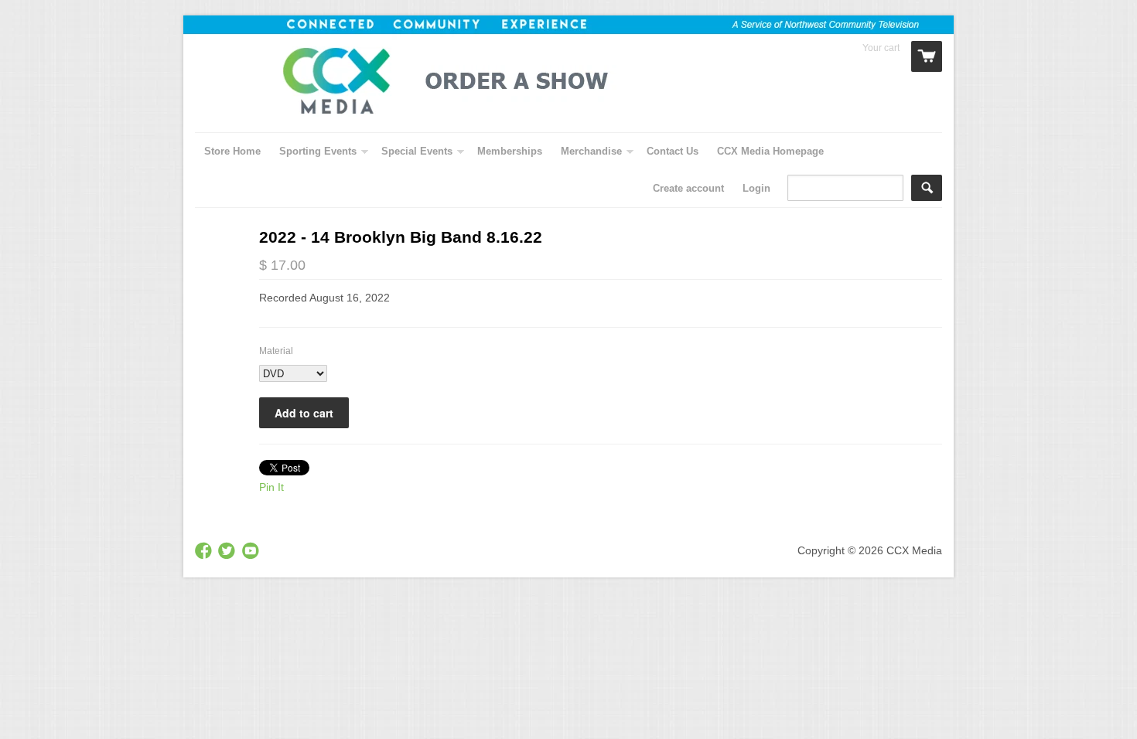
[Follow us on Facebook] (205, 551)
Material (276, 351)
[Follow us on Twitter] (228, 551)
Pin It (271, 487)
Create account (688, 188)
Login (756, 188)
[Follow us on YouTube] (252, 551)
